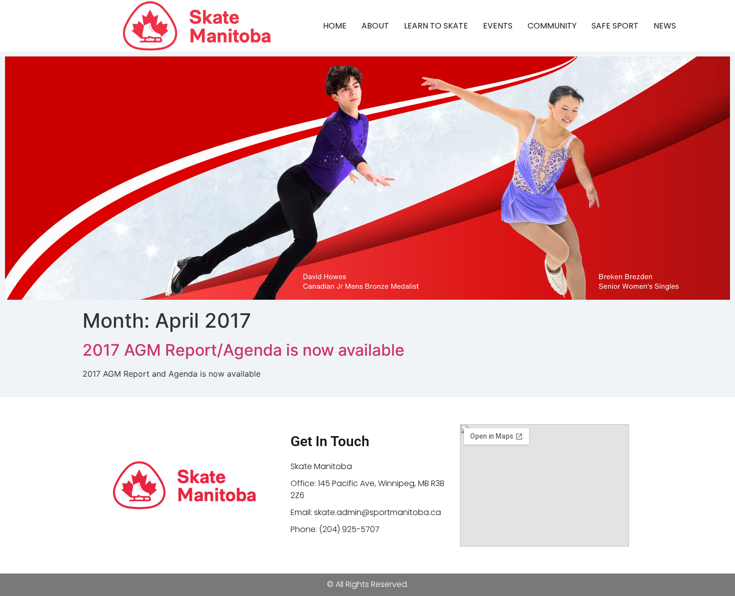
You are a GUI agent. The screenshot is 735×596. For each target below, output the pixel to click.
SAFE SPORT (615, 25)
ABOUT (375, 25)
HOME (334, 25)
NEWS (665, 25)
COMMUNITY (552, 25)
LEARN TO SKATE (436, 25)
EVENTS (497, 25)
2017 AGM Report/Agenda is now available (243, 350)
